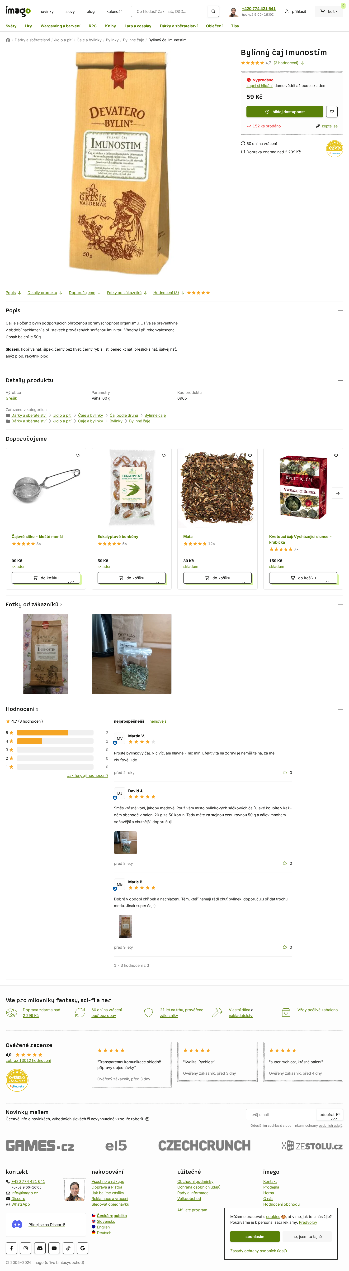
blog (91, 11)
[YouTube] (54, 1248)
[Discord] (40, 1248)
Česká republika (112, 1215)
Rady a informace (192, 1192)
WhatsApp (20, 1204)
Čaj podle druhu (124, 415)
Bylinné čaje (133, 40)
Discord (18, 1198)
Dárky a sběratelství (179, 26)
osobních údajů (330, 1125)
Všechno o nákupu (108, 1181)
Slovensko (106, 1221)
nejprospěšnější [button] (129, 721)
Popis (11, 292)
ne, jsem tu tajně (307, 1236)
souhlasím (254, 1236)
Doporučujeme (82, 292)
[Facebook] (11, 1248)
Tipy (235, 26)
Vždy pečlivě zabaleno (317, 1009)
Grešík (11, 398)
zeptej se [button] (330, 126)
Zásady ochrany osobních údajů (258, 1250)
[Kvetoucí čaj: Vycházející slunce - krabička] (303, 519)
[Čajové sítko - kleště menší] (46, 519)
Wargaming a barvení (60, 26)
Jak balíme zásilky (108, 1192)
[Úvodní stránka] (8, 40)
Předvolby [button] (308, 1222)
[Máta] (217, 519)
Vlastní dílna (239, 1009)
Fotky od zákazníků (124, 292)
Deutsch (104, 1232)
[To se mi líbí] (285, 772)
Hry (28, 26)
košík (335, 10)
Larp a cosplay (138, 26)
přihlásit (299, 11)
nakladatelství (241, 1015)
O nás (268, 1198)
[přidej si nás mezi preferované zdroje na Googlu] (82, 1248)
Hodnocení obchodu (281, 1204)
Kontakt (270, 1181)
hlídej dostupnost (289, 111)
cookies (273, 1216)
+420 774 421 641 (259, 8)
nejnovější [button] (158, 721)
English (103, 1227)
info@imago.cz (24, 1192)
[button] (174, 310)
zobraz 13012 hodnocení (28, 1060)
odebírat (327, 1114)
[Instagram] (25, 1248)
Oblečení (214, 26)
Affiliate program (192, 1210)
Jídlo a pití (63, 40)
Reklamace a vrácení (110, 1198)
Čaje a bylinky (89, 40)
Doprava (99, 1187)
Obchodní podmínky (195, 1181)
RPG (93, 26)
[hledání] (213, 11)
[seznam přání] (332, 111)
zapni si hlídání (259, 85)
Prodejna (271, 1187)
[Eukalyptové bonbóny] (132, 519)
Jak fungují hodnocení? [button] (87, 775)
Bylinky (112, 40)
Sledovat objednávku (110, 1204)
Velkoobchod (189, 1198)
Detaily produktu (42, 292)
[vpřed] (337, 492)
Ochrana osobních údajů (198, 1187)
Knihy (110, 26)
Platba (116, 1187)
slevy (70, 11)
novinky (47, 11)
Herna (268, 1192)
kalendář (114, 11)
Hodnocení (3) (166, 292)
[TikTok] (68, 1248)
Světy (11, 26)
